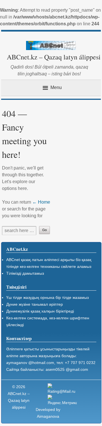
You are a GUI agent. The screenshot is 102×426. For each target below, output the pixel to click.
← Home (41, 202)
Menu (56, 87)
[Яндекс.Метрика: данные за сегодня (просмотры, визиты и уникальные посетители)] (62, 400)
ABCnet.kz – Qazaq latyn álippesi (54, 56)
